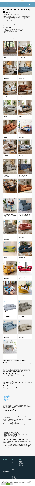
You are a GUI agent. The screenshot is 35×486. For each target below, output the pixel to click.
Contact (13, 463)
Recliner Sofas (6, 400)
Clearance (20, 467)
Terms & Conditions (14, 478)
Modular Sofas (6, 399)
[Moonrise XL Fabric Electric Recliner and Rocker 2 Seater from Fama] (10, 205)
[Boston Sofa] (25, 147)
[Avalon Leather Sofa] (25, 307)
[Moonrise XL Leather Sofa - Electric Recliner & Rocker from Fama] (10, 227)
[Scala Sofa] (10, 127)
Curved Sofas (6, 401)
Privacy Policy (13, 476)
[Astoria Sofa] (10, 147)
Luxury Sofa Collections (20, 462)
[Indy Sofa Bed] (25, 127)
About (12, 461)
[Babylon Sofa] (10, 107)
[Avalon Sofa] (10, 166)
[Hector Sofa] (10, 88)
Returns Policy (14, 475)
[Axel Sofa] (25, 88)
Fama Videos (13, 470)
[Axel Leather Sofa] (10, 327)
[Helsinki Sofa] (25, 107)
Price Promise (13, 474)
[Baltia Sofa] (25, 186)
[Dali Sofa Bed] (25, 227)
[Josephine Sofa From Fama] (25, 268)
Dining (20, 464)
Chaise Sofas (6, 398)
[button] (31, 4)
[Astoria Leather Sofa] (10, 307)
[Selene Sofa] (25, 68)
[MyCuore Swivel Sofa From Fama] (10, 288)
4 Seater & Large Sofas (7, 395)
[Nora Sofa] (10, 68)
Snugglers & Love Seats (7, 396)
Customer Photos (14, 464)
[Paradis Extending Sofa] (25, 166)
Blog (12, 462)
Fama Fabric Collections (13, 469)
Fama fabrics (13, 467)
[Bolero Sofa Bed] (25, 248)
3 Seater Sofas (6, 394)
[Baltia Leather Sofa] (25, 327)
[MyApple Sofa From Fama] (25, 288)
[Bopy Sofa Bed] (10, 248)
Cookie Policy (13, 477)
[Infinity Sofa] (10, 186)
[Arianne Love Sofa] (25, 48)
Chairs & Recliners (21, 463)
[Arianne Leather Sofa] (10, 347)
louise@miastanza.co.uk (6, 471)
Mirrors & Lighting (21, 465)
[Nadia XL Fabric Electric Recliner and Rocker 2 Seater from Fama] (25, 205)
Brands (20, 466)
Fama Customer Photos (14, 466)
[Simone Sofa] (10, 268)
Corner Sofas (6, 397)
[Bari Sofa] (10, 48)
